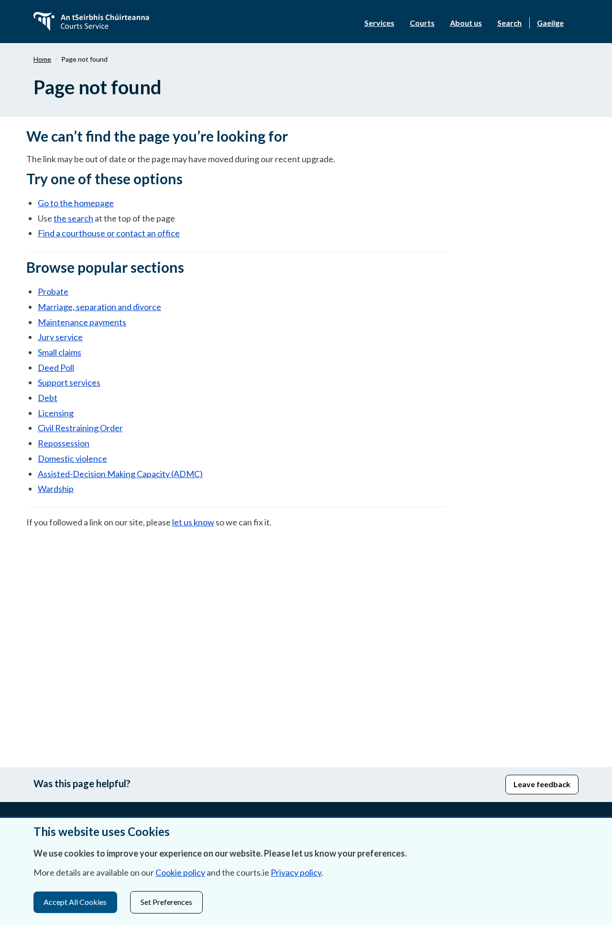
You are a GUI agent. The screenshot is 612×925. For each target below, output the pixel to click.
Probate (53, 291)
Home (42, 59)
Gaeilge (550, 22)
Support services (69, 382)
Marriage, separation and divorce (99, 306)
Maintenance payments (82, 322)
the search (73, 218)
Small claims (59, 352)
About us (466, 22)
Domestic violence (72, 458)
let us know (193, 522)
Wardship (56, 488)
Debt (47, 397)
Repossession (63, 443)
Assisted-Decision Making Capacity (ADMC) (120, 473)
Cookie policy (180, 872)
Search (509, 22)
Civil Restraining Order (80, 428)
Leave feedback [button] (542, 784)
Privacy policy (296, 872)
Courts (422, 22)
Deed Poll (56, 367)
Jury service (60, 337)
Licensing (56, 413)
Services (379, 22)
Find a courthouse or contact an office (109, 233)
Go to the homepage (76, 203)
